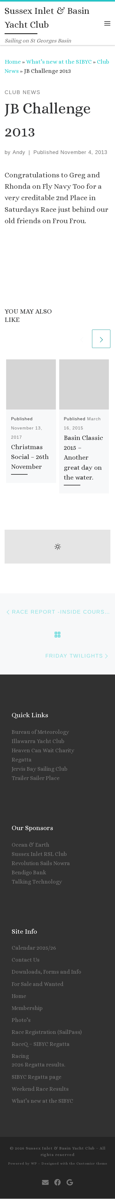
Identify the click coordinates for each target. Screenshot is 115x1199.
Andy (19, 152)
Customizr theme (91, 1163)
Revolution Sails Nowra (41, 863)
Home (13, 61)
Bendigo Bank (29, 872)
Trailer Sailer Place (35, 778)
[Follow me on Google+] (70, 1182)
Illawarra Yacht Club (38, 741)
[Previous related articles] (81, 339)
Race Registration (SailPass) (47, 1032)
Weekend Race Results (40, 1089)
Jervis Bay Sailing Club (39, 769)
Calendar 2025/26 (34, 948)
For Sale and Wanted (37, 984)
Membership (27, 1008)
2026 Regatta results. (38, 1065)
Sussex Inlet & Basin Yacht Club (60, 1148)
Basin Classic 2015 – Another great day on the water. (83, 457)
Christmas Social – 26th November (30, 457)
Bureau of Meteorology (40, 732)
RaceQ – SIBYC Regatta (41, 1044)
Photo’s (21, 1020)
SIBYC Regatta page (36, 1077)
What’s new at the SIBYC (59, 61)
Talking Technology (37, 882)
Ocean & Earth (30, 845)
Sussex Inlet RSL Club (39, 854)
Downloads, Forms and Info (46, 972)
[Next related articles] (101, 339)
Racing (20, 1056)
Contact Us (26, 960)
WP (34, 1163)
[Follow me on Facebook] (57, 1182)
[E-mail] (45, 1182)
